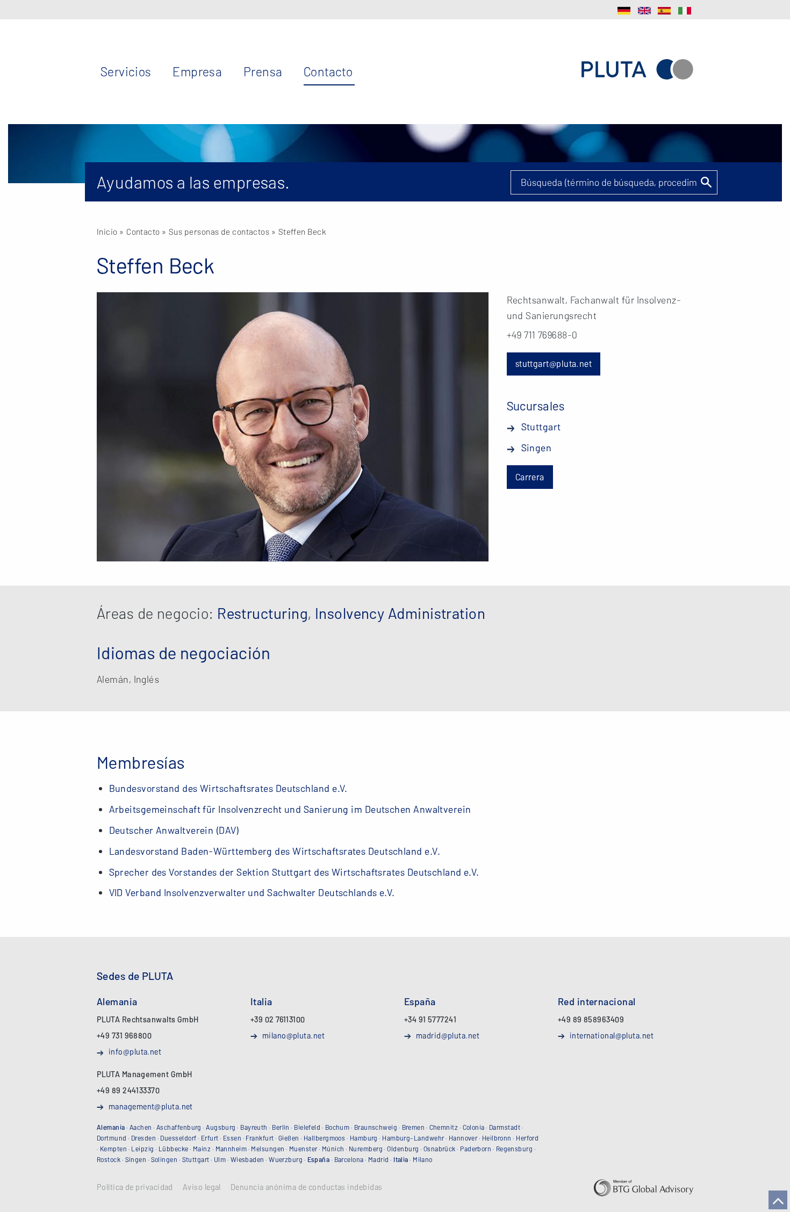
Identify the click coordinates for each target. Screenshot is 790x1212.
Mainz (202, 1148)
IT (684, 10)
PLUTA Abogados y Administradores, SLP (637, 69)
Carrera (529, 477)
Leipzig (142, 1148)
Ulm (220, 1159)
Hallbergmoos (324, 1138)
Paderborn (475, 1148)
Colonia (474, 1127)
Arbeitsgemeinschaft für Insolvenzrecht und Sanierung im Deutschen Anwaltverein (290, 809)
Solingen (164, 1159)
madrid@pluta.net (447, 1035)
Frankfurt (260, 1138)
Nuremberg (366, 1148)
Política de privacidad (135, 1187)
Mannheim (231, 1148)
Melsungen (267, 1148)
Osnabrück (439, 1148)
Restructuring (262, 613)
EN (644, 10)
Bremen (413, 1127)
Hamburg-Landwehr (413, 1138)
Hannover (463, 1138)
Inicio (107, 231)
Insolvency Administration (400, 613)
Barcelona (349, 1159)
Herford (527, 1138)
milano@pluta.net (293, 1035)
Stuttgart (541, 426)
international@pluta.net (611, 1035)
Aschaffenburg (179, 1127)
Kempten (113, 1148)
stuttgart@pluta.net (553, 363)
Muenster (303, 1148)
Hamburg (364, 1138)
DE (624, 10)
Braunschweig (375, 1127)
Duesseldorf (178, 1138)
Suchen (705, 182)
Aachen (141, 1127)
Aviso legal (202, 1187)
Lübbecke (174, 1148)
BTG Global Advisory (643, 1187)
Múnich (333, 1148)
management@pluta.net (151, 1106)
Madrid (378, 1159)
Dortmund (112, 1138)
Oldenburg (403, 1148)
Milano (423, 1159)
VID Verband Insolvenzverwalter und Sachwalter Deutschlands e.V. (252, 892)
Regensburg (514, 1148)
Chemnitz (443, 1127)
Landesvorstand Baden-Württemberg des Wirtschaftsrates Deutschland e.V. (275, 851)
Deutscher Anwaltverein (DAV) (174, 830)
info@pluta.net (135, 1051)
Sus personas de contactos (219, 231)
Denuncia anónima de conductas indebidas (307, 1187)
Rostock (108, 1159)
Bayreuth (254, 1127)
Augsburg (221, 1127)
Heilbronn (497, 1138)
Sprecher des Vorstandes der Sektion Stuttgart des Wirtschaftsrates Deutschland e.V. (294, 872)
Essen (232, 1138)
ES (664, 10)
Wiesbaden (247, 1159)
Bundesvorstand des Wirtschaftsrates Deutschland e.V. (228, 788)
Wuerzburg (286, 1159)
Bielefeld (307, 1127)
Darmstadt (504, 1127)
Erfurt (210, 1138)
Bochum (337, 1127)
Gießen (288, 1138)
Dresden (143, 1138)
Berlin (281, 1127)
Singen (536, 447)
